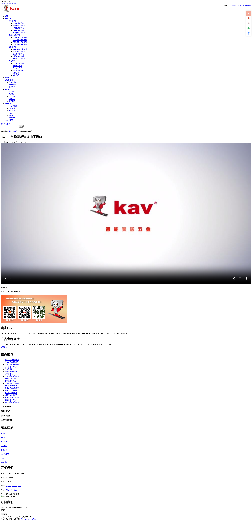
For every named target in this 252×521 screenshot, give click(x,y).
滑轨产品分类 (5, 124)
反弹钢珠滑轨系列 (19, 30)
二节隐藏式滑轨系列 (20, 37)
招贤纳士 (12, 118)
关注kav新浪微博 (11, 490)
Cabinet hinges (246, 5)
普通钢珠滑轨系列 (19, 33)
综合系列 (12, 61)
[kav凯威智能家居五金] (11, 12)
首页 (6, 16)
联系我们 (12, 115)
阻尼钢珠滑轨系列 (19, 28)
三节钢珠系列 (9, 374)
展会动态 (12, 99)
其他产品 (16, 75)
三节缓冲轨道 (9, 369)
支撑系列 (16, 73)
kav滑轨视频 (14, 131)
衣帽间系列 (13, 82)
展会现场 (12, 110)
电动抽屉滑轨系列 (19, 59)
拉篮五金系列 (13, 85)
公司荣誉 (12, 108)
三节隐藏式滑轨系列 (20, 40)
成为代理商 (9, 120)
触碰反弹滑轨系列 (19, 51)
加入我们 (12, 113)
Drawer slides (236, 5)
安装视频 (12, 96)
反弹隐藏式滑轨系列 (20, 44)
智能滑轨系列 (13, 47)
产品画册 (4, 441)
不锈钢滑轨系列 (18, 56)
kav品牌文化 (13, 106)
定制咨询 (4, 347)
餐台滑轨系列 (17, 66)
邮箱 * (3, 510)
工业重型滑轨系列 (19, 54)
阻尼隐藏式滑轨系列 (20, 42)
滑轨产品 (8, 18)
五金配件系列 (17, 68)
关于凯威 (8, 103)
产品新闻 (12, 94)
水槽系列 (12, 87)
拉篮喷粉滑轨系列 (19, 70)
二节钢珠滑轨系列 (19, 23)
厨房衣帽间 (9, 80)
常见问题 (12, 101)
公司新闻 (12, 92)
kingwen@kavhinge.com (8, 3)
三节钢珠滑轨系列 (19, 25)
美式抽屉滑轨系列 (19, 63)
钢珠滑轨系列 (13, 21)
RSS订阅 (4, 462)
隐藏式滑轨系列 (14, 35)
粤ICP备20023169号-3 (28, 519)
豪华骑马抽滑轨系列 (20, 49)
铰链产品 (8, 77)
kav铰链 (3, 458)
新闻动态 (8, 89)
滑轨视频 (4, 437)
